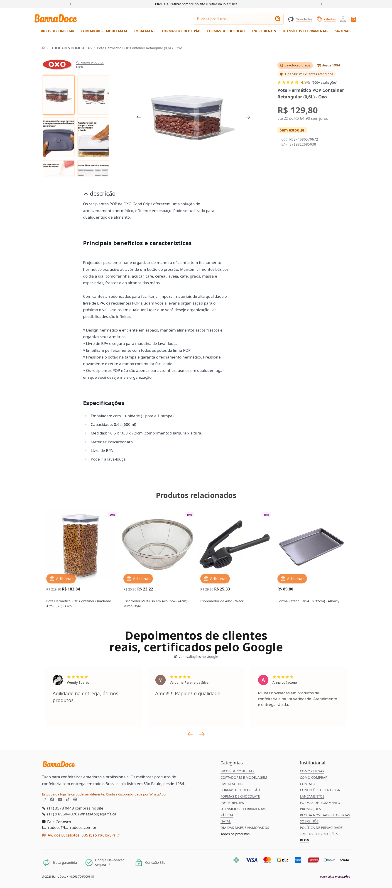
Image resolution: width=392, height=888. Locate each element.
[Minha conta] (343, 19)
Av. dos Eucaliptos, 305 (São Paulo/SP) (81, 835)
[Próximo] (320, 3)
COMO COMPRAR (313, 777)
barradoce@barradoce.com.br (69, 827)
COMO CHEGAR (312, 771)
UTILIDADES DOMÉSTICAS (71, 48)
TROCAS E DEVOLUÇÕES (319, 834)
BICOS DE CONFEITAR (237, 771)
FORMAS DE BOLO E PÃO (240, 790)
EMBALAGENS (231, 783)
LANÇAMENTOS (312, 796)
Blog (304, 840)
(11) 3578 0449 (60, 808)
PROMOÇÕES (310, 808)
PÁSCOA (226, 815)
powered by (335, 876)
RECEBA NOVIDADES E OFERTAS (325, 815)
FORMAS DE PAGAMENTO (320, 802)
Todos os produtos (235, 834)
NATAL (225, 821)
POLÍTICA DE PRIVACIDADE (321, 827)
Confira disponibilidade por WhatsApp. (136, 794)
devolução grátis (297, 65)
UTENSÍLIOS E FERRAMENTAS (243, 808)
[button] (343, 19)
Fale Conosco (58, 821)
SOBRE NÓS (309, 821)
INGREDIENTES (232, 802)
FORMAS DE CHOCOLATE (240, 796)
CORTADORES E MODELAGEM (243, 777)
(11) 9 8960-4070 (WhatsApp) (72, 814)
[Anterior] (71, 3)
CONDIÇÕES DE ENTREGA (320, 790)
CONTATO (307, 783)
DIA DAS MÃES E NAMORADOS (244, 827)
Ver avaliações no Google (198, 656)
